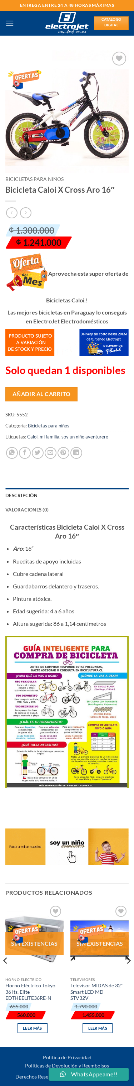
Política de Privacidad (67, 1057)
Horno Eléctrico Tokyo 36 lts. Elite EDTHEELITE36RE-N (30, 992)
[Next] (128, 974)
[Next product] (11, 212)
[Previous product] (25, 212)
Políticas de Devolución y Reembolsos (67, 1065)
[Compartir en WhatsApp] (12, 453)
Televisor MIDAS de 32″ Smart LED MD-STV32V (96, 992)
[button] (9, 23)
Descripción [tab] (21, 495)
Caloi (32, 437)
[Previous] (5, 974)
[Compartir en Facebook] (25, 453)
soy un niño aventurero (84, 437)
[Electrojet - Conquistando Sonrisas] (67, 23)
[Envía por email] (50, 453)
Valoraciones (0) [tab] (27, 510)
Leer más (32, 1028)
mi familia (49, 437)
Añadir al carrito (42, 394)
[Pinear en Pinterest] (63, 453)
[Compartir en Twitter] (38, 453)
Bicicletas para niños (34, 179)
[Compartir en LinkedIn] (76, 453)
